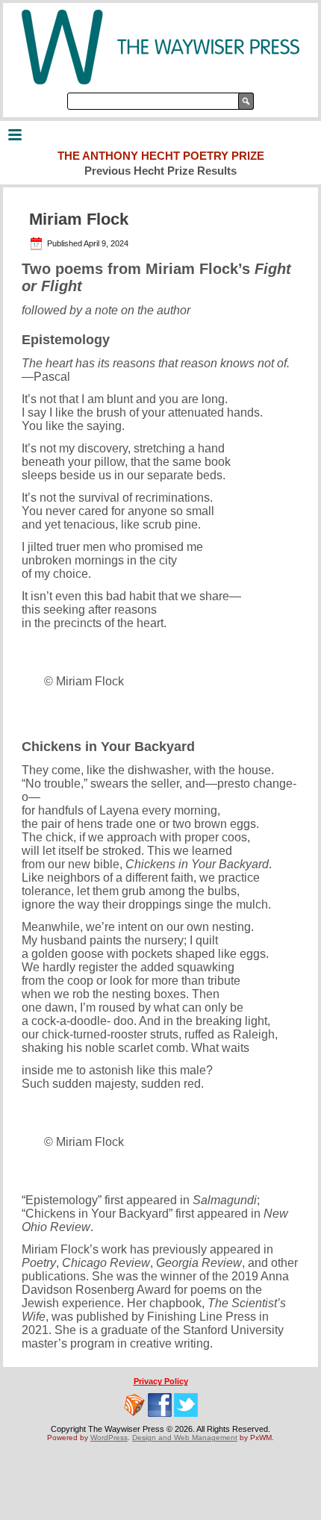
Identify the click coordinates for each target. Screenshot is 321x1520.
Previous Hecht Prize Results (160, 170)
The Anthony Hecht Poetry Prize (160, 155)
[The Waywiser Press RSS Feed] (134, 1405)
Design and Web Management (184, 1437)
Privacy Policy (161, 1381)
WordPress (109, 1437)
